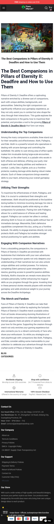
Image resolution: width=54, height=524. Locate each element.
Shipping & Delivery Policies (13, 462)
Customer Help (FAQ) (10, 477)
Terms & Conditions (10, 439)
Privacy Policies (8, 443)
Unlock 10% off (5, 512)
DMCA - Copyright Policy (11, 446)
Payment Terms (8, 466)
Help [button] (49, 521)
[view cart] (50, 7)
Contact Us (6, 473)
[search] (46, 7)
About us (5, 435)
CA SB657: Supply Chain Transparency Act (19, 450)
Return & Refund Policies (12, 470)
